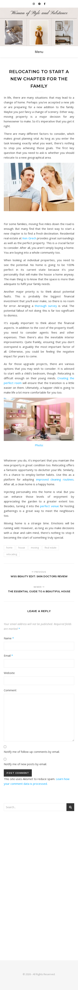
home (9, 547)
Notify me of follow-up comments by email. (32, 752)
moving (35, 547)
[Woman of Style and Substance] (39, 27)
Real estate (50, 547)
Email (8, 655)
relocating (11, 554)
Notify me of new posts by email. (25, 764)
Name (9, 638)
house (21, 547)
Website (9, 673)
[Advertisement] (39, 858)
